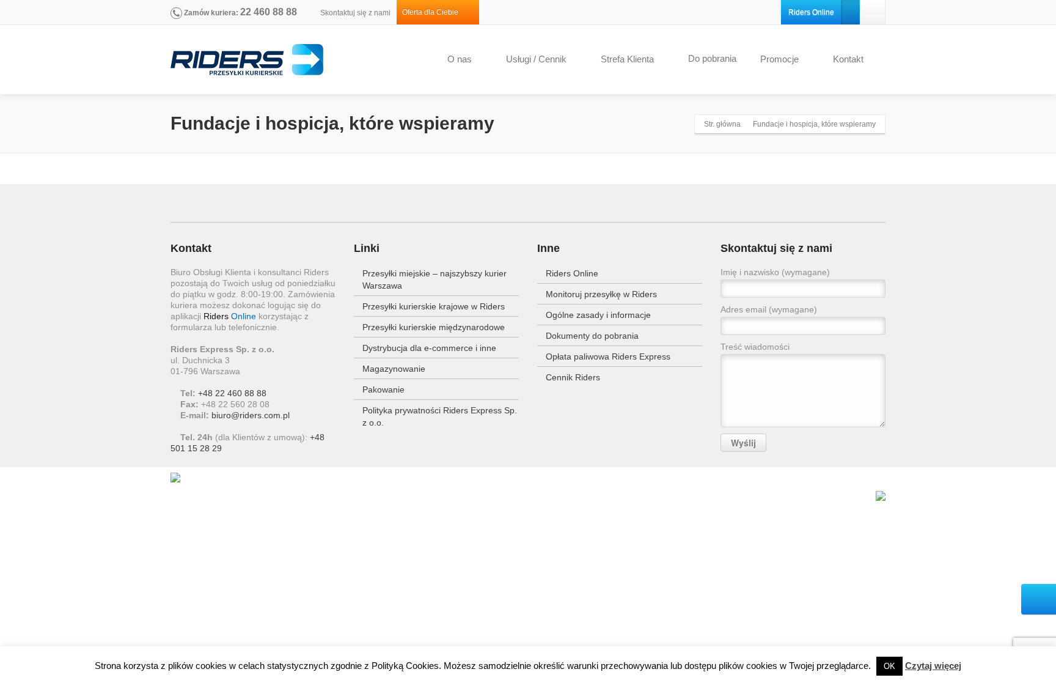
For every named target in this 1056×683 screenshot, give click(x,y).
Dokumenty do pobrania (592, 336)
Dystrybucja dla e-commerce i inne (429, 348)
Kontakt (848, 59)
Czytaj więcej (933, 665)
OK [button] (889, 666)
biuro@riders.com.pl (250, 415)
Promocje (779, 59)
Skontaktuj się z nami (354, 13)
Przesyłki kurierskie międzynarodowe (433, 327)
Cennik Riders (573, 377)
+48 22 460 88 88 (232, 393)
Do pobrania (712, 58)
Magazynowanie (393, 369)
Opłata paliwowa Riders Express (608, 356)
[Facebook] (872, 12)
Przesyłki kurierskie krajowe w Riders (433, 306)
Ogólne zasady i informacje (598, 315)
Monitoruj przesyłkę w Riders (601, 294)
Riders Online (811, 12)
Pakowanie (383, 389)
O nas (459, 59)
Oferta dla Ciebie (433, 12)
